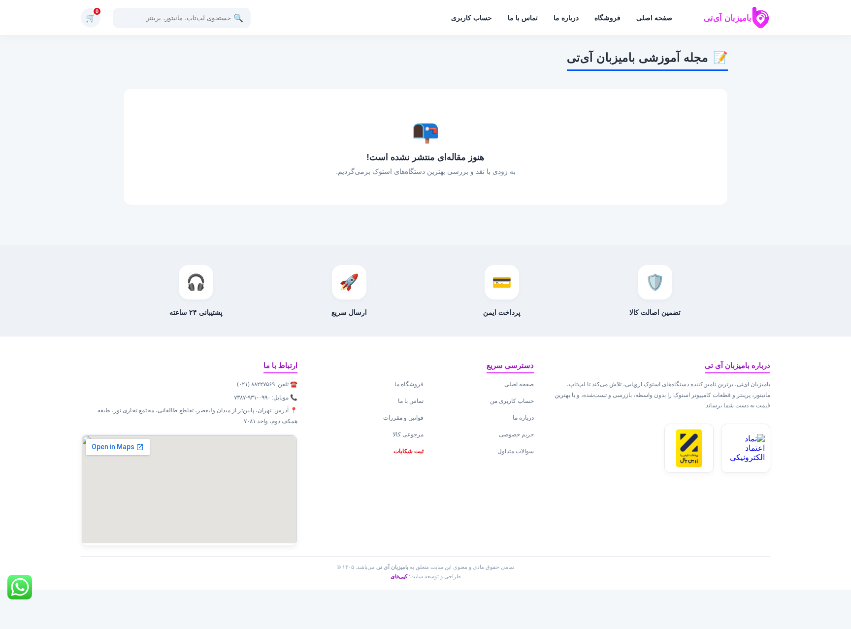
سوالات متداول (515, 451)
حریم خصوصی (516, 434)
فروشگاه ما (409, 384)
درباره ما (566, 18)
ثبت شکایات (408, 451)
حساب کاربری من (512, 400)
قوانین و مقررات (403, 417)
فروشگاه (607, 18)
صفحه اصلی (654, 18)
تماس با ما (523, 18)
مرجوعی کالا (408, 434)
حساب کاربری (471, 18)
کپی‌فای (399, 576)
